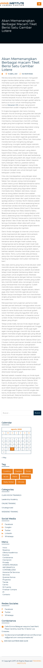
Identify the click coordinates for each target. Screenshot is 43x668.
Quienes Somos (9, 577)
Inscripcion (7, 560)
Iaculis (5, 477)
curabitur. (7, 471)
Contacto (6, 594)
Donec (28, 471)
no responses (27, 74)
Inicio (5, 548)
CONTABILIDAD (9, 570)
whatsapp (8, 536)
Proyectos (7, 580)
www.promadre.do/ (25, 637)
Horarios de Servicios (11, 572)
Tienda (5, 582)
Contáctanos (8, 557)
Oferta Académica (10, 552)
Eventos (6, 555)
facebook (8, 524)
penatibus (25, 477)
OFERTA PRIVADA (10, 565)
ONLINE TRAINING (9, 503)
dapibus (18, 471)
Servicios (6, 575)
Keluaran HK (13, 105)
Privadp (6, 562)
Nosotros (6, 550)
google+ (8, 527)
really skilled (8, 482)
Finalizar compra (10, 589)
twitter (7, 530)
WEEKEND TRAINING (10, 512)
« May (4, 457)
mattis (14, 477)
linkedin (8, 533)
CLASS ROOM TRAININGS (11, 495)
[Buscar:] (18, 412)
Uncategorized (7, 508)
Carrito (5, 585)
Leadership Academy (10, 499)
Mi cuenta (7, 587)
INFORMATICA (9, 567)
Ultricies (21, 482)
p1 (3, 592)
